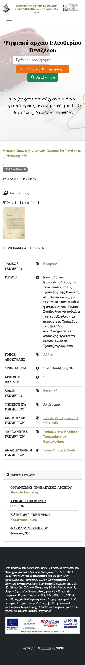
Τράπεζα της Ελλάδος (60, 450)
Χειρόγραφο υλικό (24, 520)
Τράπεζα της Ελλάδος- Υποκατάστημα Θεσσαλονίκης (61, 436)
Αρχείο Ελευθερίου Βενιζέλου (58, 151)
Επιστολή (50, 391)
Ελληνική (50, 264)
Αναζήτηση (45, 77)
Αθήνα (48, 354)
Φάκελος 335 (17, 156)
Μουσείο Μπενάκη (16, 151)
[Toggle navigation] (9, 18)
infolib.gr (48, 648)
